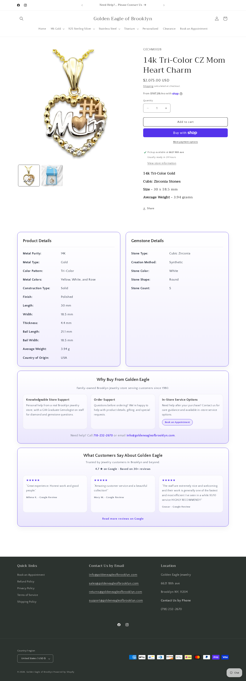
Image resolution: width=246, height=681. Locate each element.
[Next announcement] (164, 5)
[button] (21, 18)
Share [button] (150, 208)
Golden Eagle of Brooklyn (40, 672)
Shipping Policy (27, 601)
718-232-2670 (103, 435)
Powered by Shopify (63, 672)
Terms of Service (27, 595)
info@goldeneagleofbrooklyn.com (151, 435)
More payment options (185, 142)
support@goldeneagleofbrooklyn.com (116, 600)
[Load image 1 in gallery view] (29, 175)
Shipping (148, 86)
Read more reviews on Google (123, 518)
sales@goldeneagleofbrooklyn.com (114, 583)
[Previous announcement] (82, 5)
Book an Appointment (177, 422)
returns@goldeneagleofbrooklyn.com (115, 592)
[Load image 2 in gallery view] (52, 175)
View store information (161, 163)
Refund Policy (25, 581)
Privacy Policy (25, 588)
